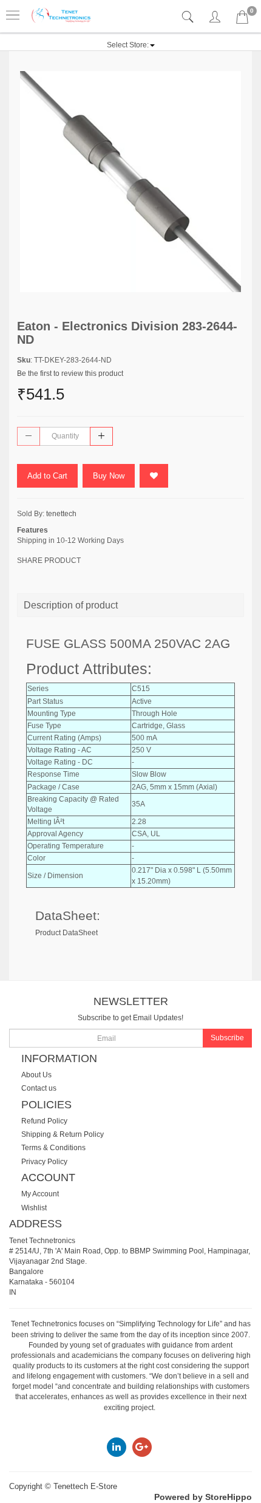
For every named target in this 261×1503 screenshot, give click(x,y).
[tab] (189, 17)
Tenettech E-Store (85, 1486)
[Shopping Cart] (242, 19)
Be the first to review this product (70, 373)
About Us (36, 1075)
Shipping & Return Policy (62, 1134)
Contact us (38, 1088)
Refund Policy (44, 1121)
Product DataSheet (66, 933)
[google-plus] (142, 1446)
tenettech (61, 514)
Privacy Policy (44, 1161)
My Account (40, 1194)
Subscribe (227, 1038)
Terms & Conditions (53, 1147)
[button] (131, 45)
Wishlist (34, 1208)
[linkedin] (116, 1446)
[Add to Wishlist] (154, 476)
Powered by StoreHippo (203, 1497)
